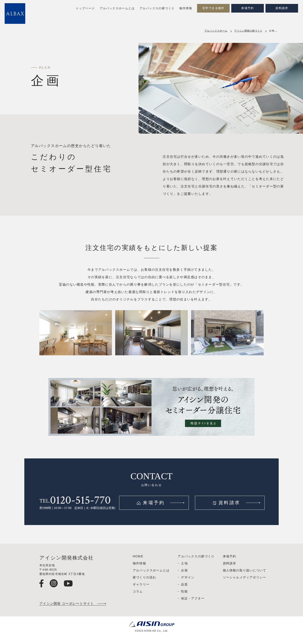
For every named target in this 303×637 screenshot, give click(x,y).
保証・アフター (192, 598)
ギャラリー (141, 584)
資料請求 (281, 8)
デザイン (187, 577)
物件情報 (185, 8)
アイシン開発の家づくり (248, 30)
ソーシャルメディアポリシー (244, 577)
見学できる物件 (213, 8)
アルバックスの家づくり (157, 8)
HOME (138, 556)
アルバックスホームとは (117, 8)
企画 (184, 570)
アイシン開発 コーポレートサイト (66, 603)
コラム (138, 591)
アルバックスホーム (215, 30)
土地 (184, 563)
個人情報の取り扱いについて (244, 570)
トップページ (85, 8)
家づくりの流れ (144, 577)
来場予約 (247, 8)
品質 (184, 584)
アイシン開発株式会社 (66, 557)
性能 (184, 591)
